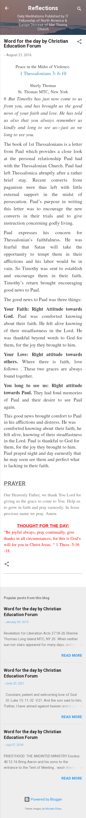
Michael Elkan (53, 808)
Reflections (43, 8)
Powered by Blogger (46, 799)
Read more (71, 655)
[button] (79, 42)
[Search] (79, 9)
